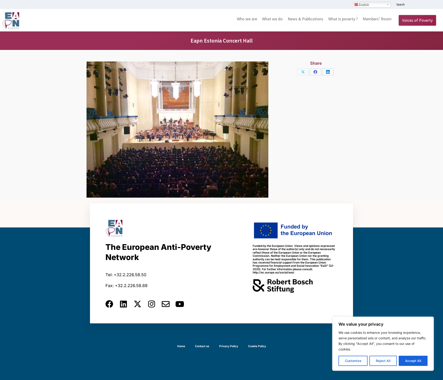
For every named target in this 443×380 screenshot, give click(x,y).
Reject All (383, 361)
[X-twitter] (137, 304)
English (363, 4)
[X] (303, 71)
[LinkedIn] (328, 71)
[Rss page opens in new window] (433, 5)
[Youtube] (180, 304)
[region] (383, 344)
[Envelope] (166, 304)
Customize (353, 361)
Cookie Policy (257, 346)
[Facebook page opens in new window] (419, 5)
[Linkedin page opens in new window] (412, 5)
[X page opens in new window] (426, 5)
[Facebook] (315, 71)
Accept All (413, 361)
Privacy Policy (228, 346)
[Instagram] (152, 304)
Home (181, 346)
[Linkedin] (123, 304)
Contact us (202, 346)
